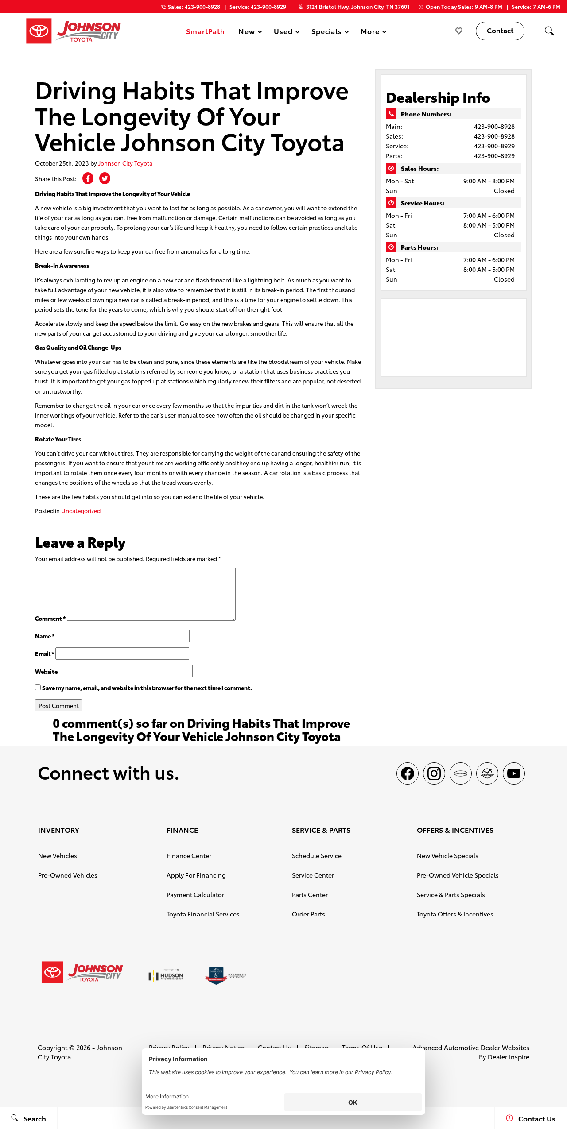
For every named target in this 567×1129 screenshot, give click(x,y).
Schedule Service (317, 855)
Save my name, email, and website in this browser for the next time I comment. (147, 688)
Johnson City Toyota (125, 163)
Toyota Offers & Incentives (455, 913)
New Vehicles (57, 855)
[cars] (461, 773)
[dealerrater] (487, 773)
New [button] (248, 32)
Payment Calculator (195, 894)
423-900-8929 (494, 145)
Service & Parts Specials (451, 894)
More (370, 32)
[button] (549, 31)
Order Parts (308, 913)
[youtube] (514, 773)
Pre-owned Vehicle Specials (458, 874)
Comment (50, 618)
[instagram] (434, 773)
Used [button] (283, 32)
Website (46, 671)
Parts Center (310, 894)
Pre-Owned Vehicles (67, 874)
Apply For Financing (196, 874)
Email (44, 653)
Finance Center (189, 855)
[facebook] (407, 773)
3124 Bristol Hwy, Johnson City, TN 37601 (357, 6)
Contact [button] (500, 30)
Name (44, 636)
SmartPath (205, 31)
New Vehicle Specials (447, 855)
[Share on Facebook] (87, 178)
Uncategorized (81, 510)
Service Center (313, 874)
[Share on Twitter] (104, 178)
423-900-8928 (494, 126)
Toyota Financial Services (203, 913)
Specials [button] (326, 32)
